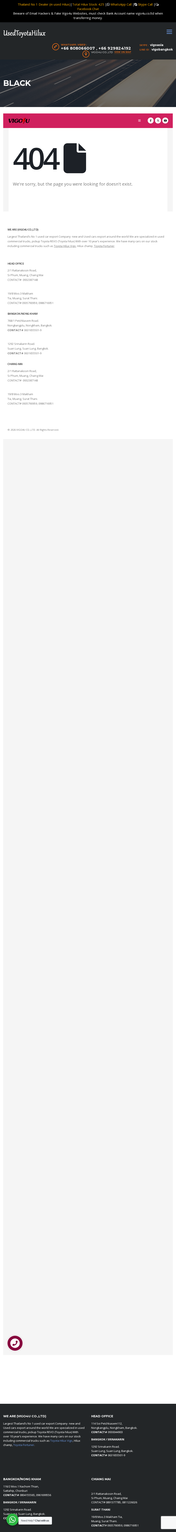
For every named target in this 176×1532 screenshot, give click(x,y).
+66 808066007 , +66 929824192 (96, 48)
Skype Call (145, 4)
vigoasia (156, 45)
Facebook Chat (88, 9)
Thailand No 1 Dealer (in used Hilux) (44, 4)
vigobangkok (162, 49)
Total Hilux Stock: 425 (88, 4)
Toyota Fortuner (23, 1445)
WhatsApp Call (121, 4)
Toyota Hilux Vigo (61, 1441)
